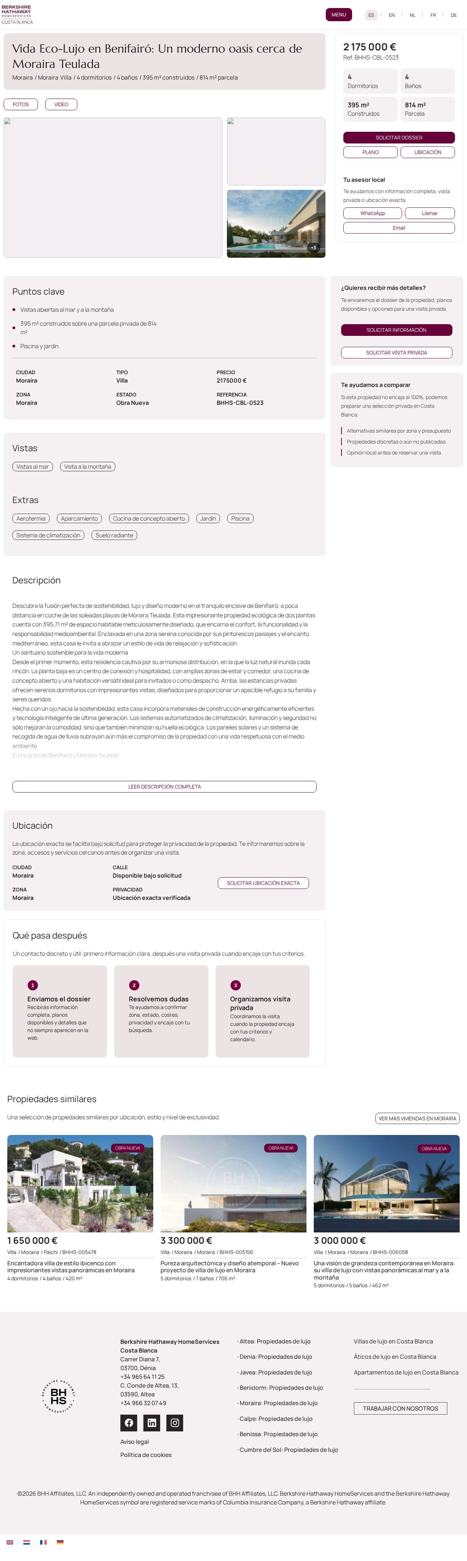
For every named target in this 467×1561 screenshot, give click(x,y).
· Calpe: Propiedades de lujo (275, 1419)
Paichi (51, 1252)
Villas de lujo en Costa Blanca (393, 1341)
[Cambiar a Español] (371, 15)
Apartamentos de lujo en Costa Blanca (406, 1372)
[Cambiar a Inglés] (10, 1542)
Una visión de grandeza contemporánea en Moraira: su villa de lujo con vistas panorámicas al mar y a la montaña (384, 1270)
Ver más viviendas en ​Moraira (417, 1118)
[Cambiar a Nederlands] (413, 15)
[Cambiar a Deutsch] (454, 15)
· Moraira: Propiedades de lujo (277, 1403)
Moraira (206, 1252)
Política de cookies (145, 1455)
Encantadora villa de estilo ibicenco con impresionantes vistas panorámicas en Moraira (71, 1266)
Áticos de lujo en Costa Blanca (395, 1357)
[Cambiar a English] (392, 15)
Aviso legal (134, 1442)
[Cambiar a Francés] (43, 1542)
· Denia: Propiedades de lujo (274, 1357)
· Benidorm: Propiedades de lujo (280, 1388)
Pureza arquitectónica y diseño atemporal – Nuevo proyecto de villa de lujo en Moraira (230, 1266)
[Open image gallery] (276, 151)
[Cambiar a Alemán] (60, 1542)
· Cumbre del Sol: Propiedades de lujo (287, 1450)
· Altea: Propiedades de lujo (274, 1341)
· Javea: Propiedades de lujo (274, 1372)
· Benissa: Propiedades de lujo (277, 1434)
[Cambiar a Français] (433, 15)
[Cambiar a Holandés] (27, 1542)
